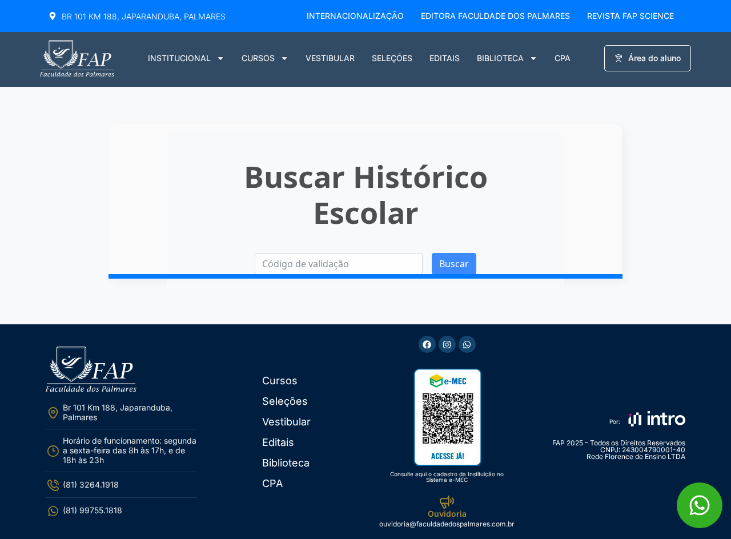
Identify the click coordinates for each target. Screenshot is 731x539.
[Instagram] (447, 344)
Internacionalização (355, 16)
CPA (563, 58)
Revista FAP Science (630, 16)
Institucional (179, 58)
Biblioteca (500, 58)
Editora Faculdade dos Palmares (495, 16)
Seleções (392, 58)
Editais (444, 58)
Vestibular (330, 58)
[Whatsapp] (467, 344)
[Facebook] (427, 344)
